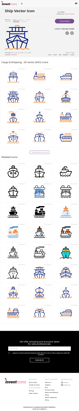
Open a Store (33, 393)
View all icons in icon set (40, 152)
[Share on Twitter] (72, 33)
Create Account (34, 385)
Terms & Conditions (39, 409)
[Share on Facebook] (67, 33)
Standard (14, 55)
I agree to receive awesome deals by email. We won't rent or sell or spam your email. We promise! (41, 353)
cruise (55, 54)
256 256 (16, 21)
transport (65, 54)
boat (49, 54)
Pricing (31, 391)
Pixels (62, 12)
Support (47, 385)
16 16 (14, 19)
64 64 (28, 19)
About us (48, 382)
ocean (72, 54)
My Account (33, 382)
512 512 (24, 21)
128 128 (8, 21)
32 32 (21, 19)
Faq (46, 387)
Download (21, 69)
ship (59, 54)
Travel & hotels (69, 14)
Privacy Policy (49, 390)
